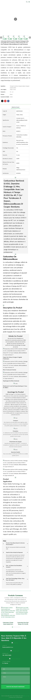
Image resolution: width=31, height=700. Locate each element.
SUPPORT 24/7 (5, 653)
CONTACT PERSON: (6, 661)
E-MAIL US (4, 645)
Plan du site (27, 695)
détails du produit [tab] (15, 107)
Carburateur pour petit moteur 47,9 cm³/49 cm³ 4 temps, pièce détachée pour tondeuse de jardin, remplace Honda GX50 (23, 623)
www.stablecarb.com (17, 695)
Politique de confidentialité (16, 697)
